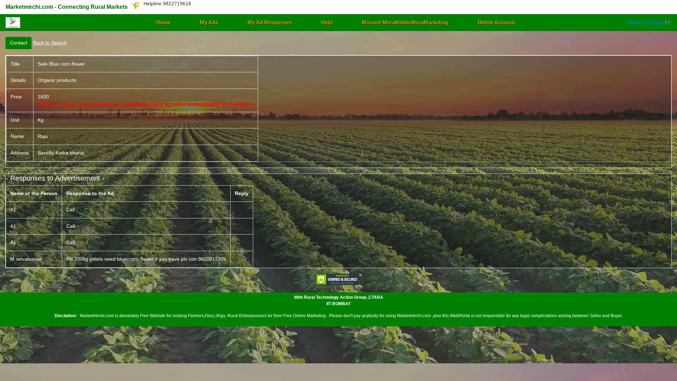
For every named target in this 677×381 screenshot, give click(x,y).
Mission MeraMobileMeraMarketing (405, 22)
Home (163, 22)
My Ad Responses (270, 22)
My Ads (209, 22)
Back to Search (50, 43)
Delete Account (496, 22)
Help (327, 22)
